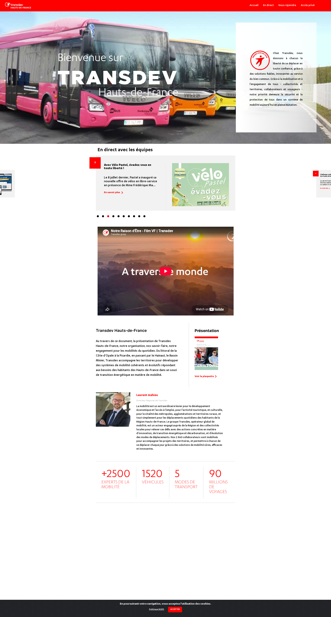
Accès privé (307, 5)
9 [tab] (140, 217)
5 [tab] (119, 217)
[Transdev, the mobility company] (18, 5)
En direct (268, 5)
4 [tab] (114, 217)
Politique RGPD (156, 609)
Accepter (175, 610)
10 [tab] (145, 217)
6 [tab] (124, 217)
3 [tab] (109, 217)
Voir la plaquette (204, 376)
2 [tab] (103, 217)
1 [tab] (98, 217)
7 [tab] (129, 217)
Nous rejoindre (287, 5)
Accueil (254, 5)
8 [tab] (134, 217)
